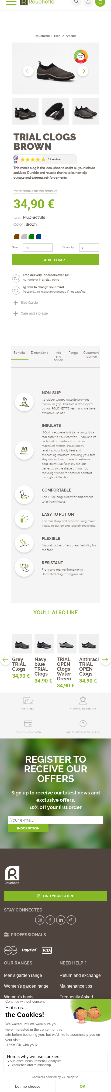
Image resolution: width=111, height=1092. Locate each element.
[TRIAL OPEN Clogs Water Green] (67, 643)
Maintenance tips (76, 986)
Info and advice (58, 356)
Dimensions (39, 353)
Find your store (58, 896)
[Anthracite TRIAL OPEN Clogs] (89, 643)
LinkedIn (60, 920)
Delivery (28, 709)
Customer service (83, 709)
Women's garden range (26, 986)
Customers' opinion (91, 354)
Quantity (68, 247)
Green (31, 236)
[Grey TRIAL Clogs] (22, 643)
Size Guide (29, 303)
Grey (24, 236)
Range (73, 353)
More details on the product (35, 191)
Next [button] (82, 71)
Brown (16, 236)
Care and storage (34, 313)
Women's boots (18, 997)
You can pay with (28, 732)
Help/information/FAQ (83, 732)
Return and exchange (80, 975)
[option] (55, 68)
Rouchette (42, 36)
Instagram (39, 920)
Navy (38, 236)
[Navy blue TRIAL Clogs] (44, 643)
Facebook (50, 920)
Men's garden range (23, 975)
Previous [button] (28, 71)
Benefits (19, 353)
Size (15, 247)
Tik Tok (71, 920)
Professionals (27, 934)
